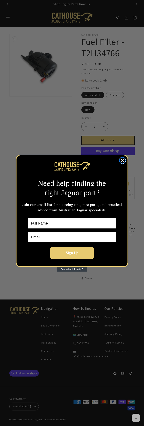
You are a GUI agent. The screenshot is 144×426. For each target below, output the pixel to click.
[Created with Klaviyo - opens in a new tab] (72, 269)
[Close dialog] (122, 160)
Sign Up (72, 252)
